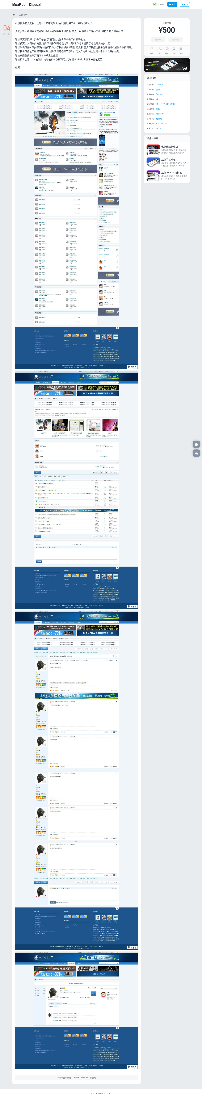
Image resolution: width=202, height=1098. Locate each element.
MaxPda (19, 4)
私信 (186, 4)
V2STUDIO (106, 1093)
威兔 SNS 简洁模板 (171, 172)
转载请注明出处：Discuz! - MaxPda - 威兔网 (77, 1077)
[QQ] (196, 444)
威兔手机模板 (168, 159)
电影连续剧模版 (169, 146)
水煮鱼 (161, 4)
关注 (173, 4)
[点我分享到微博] (167, 49)
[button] (147, 69)
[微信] (196, 453)
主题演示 (23, 14)
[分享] (181, 49)
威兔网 (13, 14)
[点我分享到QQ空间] (174, 49)
